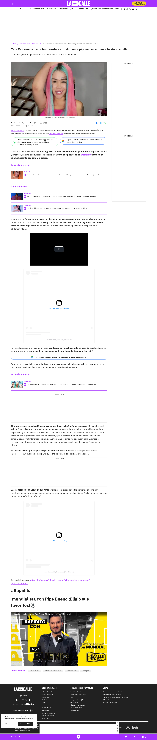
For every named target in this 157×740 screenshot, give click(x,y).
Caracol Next (46, 718)
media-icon (78, 737)
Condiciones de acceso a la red (112, 692)
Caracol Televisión (47, 694)
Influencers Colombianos (53, 671)
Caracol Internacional (48, 713)
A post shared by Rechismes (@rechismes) (59, 572)
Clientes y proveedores (77, 705)
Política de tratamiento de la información (115, 697)
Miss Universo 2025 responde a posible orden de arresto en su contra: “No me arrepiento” (62, 196)
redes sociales (56, 133)
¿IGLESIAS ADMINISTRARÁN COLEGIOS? (105, 9)
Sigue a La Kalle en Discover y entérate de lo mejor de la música (84, 141)
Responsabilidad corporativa (112, 694)
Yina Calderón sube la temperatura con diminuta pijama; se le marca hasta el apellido (70, 43)
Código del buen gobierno (78, 700)
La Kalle (13, 43)
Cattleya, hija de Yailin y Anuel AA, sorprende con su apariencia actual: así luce (57, 208)
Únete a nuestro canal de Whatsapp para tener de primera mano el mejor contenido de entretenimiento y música (36, 142)
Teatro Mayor (46, 710)
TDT (71, 697)
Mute (126, 737)
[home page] (78, 3)
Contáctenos (74, 702)
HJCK (43, 702)
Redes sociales (71, 671)
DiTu (43, 705)
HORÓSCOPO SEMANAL (37, 9)
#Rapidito (21, 590)
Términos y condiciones (110, 702)
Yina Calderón (17, 130)
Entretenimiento (24, 43)
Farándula (35, 43)
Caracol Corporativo (48, 716)
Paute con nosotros (76, 708)
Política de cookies (108, 700)
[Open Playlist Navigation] (145, 737)
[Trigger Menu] (13, 3)
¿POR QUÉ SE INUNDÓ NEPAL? (79, 9)
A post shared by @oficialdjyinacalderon (59, 340)
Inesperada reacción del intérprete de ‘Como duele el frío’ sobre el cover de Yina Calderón (61, 384)
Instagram (86, 154)
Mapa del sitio (74, 710)
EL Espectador (46, 708)
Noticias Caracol (47, 692)
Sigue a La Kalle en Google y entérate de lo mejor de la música (61, 357)
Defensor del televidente (78, 694)
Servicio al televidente (77, 692)
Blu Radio (44, 700)
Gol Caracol (45, 697)
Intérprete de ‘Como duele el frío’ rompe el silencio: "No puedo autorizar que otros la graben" (63, 175)
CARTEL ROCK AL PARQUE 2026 (57, 9)
